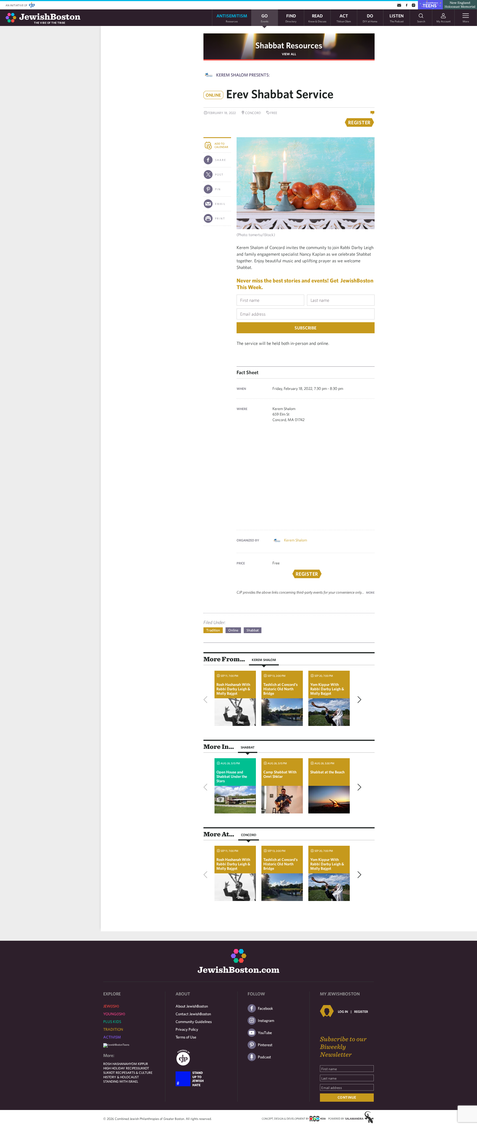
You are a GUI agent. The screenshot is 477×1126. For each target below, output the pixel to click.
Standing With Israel (120, 1081)
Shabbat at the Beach (327, 772)
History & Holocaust (121, 1077)
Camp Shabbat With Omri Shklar (279, 774)
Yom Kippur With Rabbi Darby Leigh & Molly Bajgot (327, 689)
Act (343, 17)
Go (264, 17)
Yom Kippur (138, 1064)
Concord (248, 834)
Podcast (264, 1057)
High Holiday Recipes (120, 1068)
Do (370, 17)
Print (220, 218)
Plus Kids (112, 1021)
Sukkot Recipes (115, 1072)
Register (361, 1011)
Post (219, 174)
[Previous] (206, 700)
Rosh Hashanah (116, 1064)
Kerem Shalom (295, 540)
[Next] (358, 700)
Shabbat (253, 630)
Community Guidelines (194, 1021)
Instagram (266, 1020)
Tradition (213, 630)
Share (220, 160)
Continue (347, 1097)
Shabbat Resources (288, 45)
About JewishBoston (192, 1006)
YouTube (265, 1032)
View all (289, 54)
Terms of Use (186, 1037)
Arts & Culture (139, 1072)
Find (290, 17)
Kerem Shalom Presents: (243, 74)
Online (233, 630)
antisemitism (231, 17)
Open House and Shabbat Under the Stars (231, 776)
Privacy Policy (187, 1029)
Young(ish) (114, 1014)
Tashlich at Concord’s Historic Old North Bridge (280, 689)
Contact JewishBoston (193, 1014)
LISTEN (396, 17)
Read (317, 17)
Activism (112, 1037)
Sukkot (143, 1068)
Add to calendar (221, 145)
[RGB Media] (317, 1118)
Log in (343, 1011)
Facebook (265, 1008)
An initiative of (17, 5)
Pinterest (265, 1045)
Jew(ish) (111, 1006)
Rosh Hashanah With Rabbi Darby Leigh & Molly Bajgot (233, 689)
